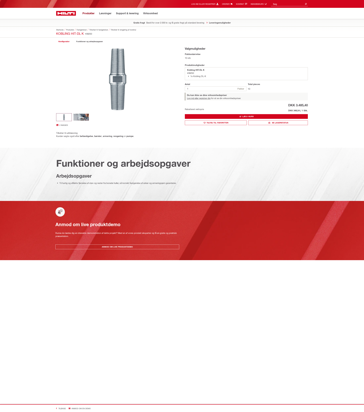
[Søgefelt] (306, 4)
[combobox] (289, 4)
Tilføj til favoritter (217, 123)
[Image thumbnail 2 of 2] (81, 117)
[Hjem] (66, 13)
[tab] (64, 41)
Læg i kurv (248, 116)
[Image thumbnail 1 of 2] (64, 117)
